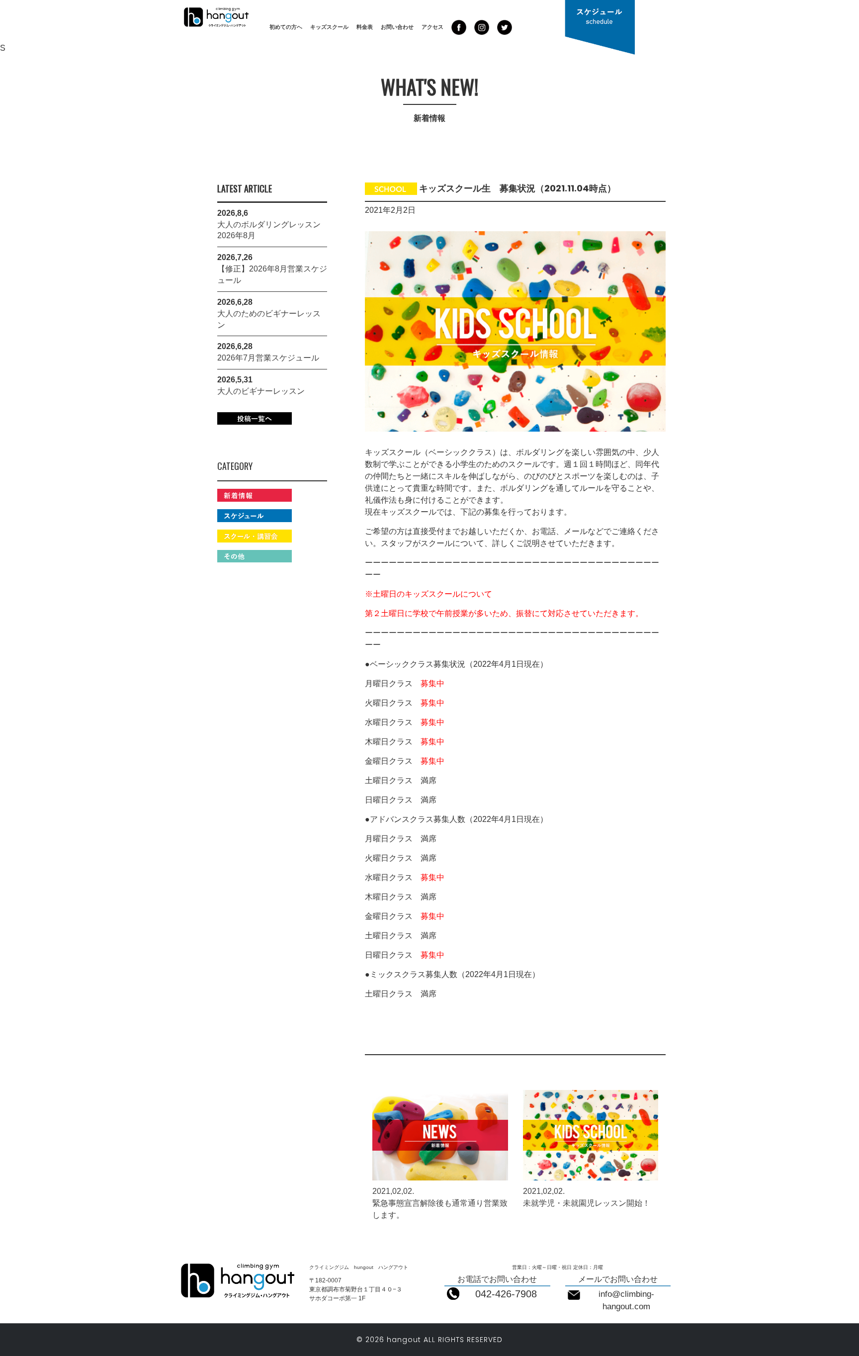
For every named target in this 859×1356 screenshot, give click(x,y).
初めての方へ (285, 27)
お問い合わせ (397, 27)
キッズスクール (329, 27)
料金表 (364, 27)
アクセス (432, 27)
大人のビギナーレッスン (261, 391)
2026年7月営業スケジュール (268, 358)
